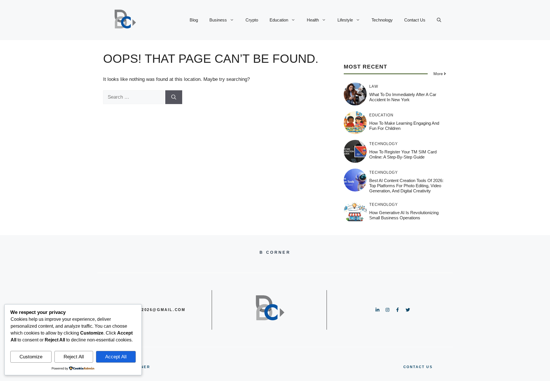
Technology (382, 19)
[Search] (173, 97)
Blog (194, 19)
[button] (439, 20)
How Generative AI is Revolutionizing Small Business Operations (404, 215)
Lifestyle (345, 19)
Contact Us (414, 19)
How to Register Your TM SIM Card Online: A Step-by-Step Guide (403, 154)
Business (218, 19)
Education (279, 19)
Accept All (116, 356)
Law (373, 86)
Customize (30, 356)
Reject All (74, 356)
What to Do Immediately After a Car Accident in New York (402, 97)
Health (313, 19)
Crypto (251, 19)
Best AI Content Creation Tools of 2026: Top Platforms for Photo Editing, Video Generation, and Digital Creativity (406, 185)
